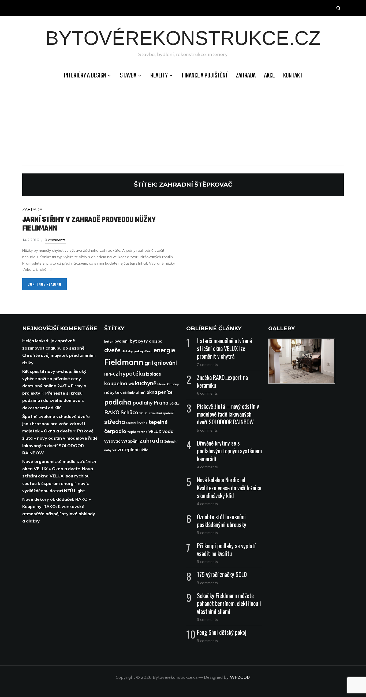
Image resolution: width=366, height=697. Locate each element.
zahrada (151, 440)
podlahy (143, 402)
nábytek (113, 392)
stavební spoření (161, 413)
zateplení (128, 449)
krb (131, 384)
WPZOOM (240, 677)
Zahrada (246, 75)
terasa (142, 432)
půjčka (175, 403)
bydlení (121, 341)
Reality (159, 75)
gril (148, 362)
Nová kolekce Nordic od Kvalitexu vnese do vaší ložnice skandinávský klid (229, 487)
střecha (114, 421)
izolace (153, 374)
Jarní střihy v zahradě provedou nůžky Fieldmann (89, 224)
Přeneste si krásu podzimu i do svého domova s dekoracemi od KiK (53, 400)
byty (143, 341)
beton (108, 341)
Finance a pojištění (204, 75)
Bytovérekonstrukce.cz (183, 38)
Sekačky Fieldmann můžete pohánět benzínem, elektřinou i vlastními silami (229, 603)
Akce (269, 75)
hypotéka (132, 373)
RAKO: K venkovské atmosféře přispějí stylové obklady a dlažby (58, 514)
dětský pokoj (132, 351)
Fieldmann (123, 362)
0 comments (55, 240)
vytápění (130, 441)
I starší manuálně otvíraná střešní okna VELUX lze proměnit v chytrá (224, 348)
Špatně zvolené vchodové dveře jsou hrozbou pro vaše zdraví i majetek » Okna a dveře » (56, 423)
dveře (112, 350)
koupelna (115, 383)
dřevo (148, 351)
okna (152, 392)
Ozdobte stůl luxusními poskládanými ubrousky (221, 520)
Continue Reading (44, 284)
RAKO (111, 412)
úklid (143, 449)
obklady (129, 393)
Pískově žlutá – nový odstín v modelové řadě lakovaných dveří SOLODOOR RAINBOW (228, 414)
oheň (140, 392)
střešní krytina (136, 423)
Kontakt (292, 75)
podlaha (118, 402)
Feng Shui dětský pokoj (222, 632)
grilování (165, 362)
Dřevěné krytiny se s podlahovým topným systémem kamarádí (229, 451)
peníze (165, 392)
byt (133, 341)
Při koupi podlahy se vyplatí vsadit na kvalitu (226, 549)
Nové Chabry (168, 384)
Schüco (129, 412)
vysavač (112, 441)
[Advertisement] (183, 122)
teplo (131, 432)
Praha (161, 402)
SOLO (143, 413)
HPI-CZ (111, 374)
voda (168, 431)
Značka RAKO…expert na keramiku (222, 381)
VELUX (154, 431)
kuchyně (145, 383)
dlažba (156, 341)
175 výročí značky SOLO (222, 574)
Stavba (128, 75)
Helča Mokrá (35, 340)
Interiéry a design (85, 75)
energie (164, 350)
